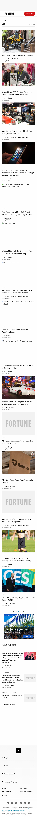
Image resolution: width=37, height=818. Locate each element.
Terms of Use (11, 808)
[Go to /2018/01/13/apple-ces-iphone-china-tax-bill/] (18, 423)
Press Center (23, 788)
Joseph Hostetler (9, 704)
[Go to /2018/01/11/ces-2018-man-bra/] (18, 541)
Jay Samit (7, 335)
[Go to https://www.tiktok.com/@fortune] (25, 803)
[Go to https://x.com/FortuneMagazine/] (12, 803)
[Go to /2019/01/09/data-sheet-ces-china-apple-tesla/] (18, 113)
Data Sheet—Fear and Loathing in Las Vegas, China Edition (17, 132)
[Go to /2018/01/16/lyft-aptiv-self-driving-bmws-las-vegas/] (18, 387)
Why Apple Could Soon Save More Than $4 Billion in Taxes (17, 442)
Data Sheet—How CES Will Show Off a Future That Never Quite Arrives (17, 291)
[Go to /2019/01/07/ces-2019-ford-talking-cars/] (18, 194)
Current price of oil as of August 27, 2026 (12, 696)
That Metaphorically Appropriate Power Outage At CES (18, 598)
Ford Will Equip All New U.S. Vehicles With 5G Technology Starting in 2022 (17, 213)
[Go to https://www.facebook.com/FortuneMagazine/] (8, 803)
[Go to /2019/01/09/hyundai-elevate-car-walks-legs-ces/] (18, 41)
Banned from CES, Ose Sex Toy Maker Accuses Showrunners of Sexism (17, 93)
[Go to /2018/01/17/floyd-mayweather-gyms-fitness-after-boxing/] (18, 351)
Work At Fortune (6, 791)
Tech (4, 88)
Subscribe (29, 14)
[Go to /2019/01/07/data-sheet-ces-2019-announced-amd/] (18, 273)
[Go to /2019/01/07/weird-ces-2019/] (18, 233)
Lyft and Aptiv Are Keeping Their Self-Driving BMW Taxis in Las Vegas (17, 403)
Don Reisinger (8, 447)
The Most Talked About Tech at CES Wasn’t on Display (16, 330)
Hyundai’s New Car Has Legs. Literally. (17, 55)
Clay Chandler (23, 137)
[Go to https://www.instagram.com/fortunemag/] (21, 803)
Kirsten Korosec (9, 408)
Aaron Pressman (9, 137)
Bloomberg (7, 218)
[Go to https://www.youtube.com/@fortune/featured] (29, 803)
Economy (5, 672)
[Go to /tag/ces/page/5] (23, 611)
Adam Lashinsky (24, 296)
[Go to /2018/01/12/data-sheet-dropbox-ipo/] (18, 502)
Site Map (4, 795)
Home (5, 20)
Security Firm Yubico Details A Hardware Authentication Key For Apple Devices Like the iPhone (18, 172)
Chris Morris (8, 98)
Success (5, 650)
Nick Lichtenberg (9, 685)
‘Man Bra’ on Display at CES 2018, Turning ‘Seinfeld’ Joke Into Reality (16, 559)
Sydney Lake (8, 665)
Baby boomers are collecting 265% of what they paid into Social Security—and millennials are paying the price (12, 678)
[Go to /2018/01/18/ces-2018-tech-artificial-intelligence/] (18, 312)
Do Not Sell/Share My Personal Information (16, 810)
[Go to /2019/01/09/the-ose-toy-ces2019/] (18, 74)
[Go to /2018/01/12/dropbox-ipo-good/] (18, 462)
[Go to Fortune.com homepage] (9, 14)
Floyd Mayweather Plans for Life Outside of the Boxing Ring (18, 366)
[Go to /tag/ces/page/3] (14, 611)
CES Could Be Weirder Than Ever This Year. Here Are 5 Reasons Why (17, 252)
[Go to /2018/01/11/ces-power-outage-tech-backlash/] (18, 580)
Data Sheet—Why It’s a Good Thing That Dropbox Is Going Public (18, 520)
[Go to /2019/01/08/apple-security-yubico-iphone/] (18, 153)
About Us (4, 788)
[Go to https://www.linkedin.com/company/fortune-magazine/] (16, 803)
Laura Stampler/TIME (11, 59)
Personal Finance (9, 692)
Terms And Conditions (26, 791)
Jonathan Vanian (9, 179)
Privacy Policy (18, 808)
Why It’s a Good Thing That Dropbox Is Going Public (17, 481)
